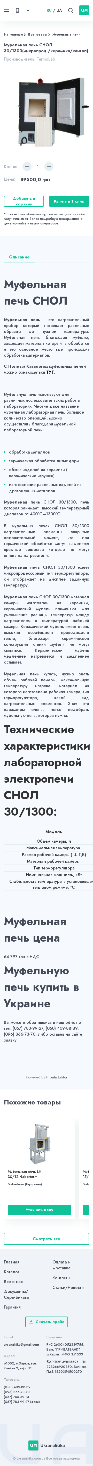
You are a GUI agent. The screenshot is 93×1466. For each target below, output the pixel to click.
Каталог (11, 1272)
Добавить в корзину (24, 201)
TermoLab (46, 59)
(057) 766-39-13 (16, 1396)
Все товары (37, 34)
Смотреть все (46, 1239)
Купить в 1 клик (69, 201)
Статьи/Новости (68, 1288)
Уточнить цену (39, 1210)
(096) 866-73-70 (17, 1391)
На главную (13, 34)
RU (49, 10)
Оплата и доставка (61, 1265)
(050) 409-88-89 (17, 1387)
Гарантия (12, 1307)
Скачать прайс (50, 1322)
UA (59, 10)
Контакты (61, 1278)
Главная (11, 1262)
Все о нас (13, 1282)
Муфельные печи (66, 34)
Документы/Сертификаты (16, 1294)
